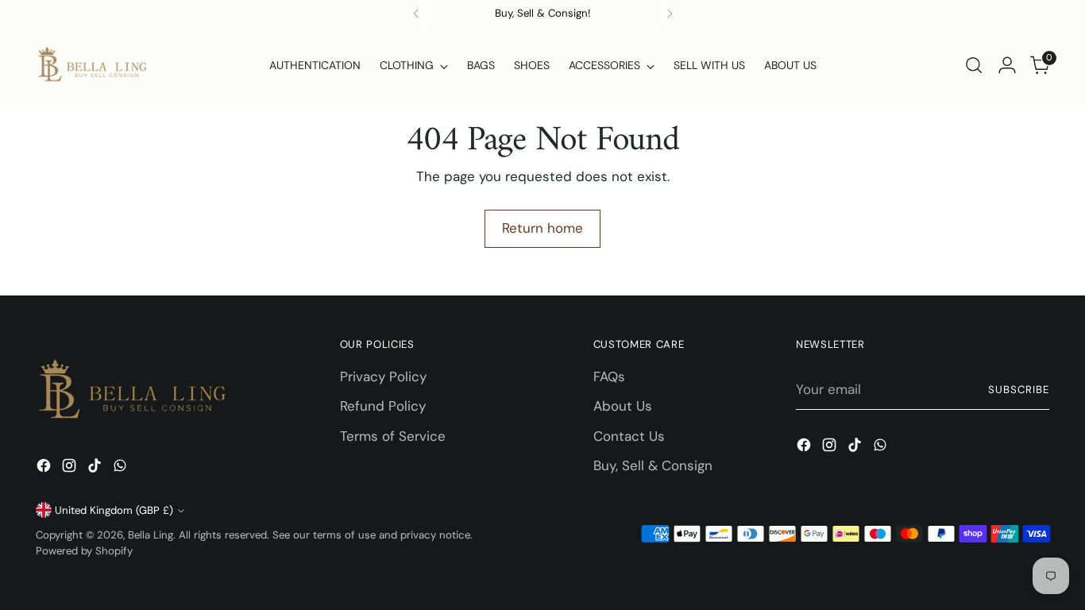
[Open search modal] (974, 65)
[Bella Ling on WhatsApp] (121, 469)
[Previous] (416, 13)
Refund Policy (383, 406)
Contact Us (629, 436)
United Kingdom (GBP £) (114, 510)
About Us (622, 406)
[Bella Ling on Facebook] (45, 469)
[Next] (669, 13)
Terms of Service (393, 436)
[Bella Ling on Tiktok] (96, 469)
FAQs (609, 376)
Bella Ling (150, 535)
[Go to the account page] (1007, 65)
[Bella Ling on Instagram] (70, 469)
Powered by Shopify (84, 551)
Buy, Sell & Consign (652, 465)
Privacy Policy (383, 376)
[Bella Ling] (91, 65)
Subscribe (1018, 389)
